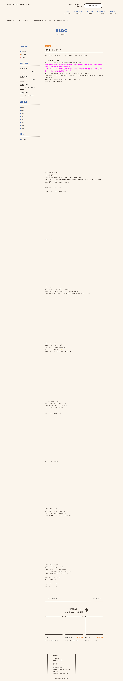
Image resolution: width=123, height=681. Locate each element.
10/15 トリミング (96, 598)
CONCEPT (79, 12)
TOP (67, 12)
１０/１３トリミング (51, 598)
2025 (22, 110)
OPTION (101, 12)
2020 (22, 125)
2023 (22, 116)
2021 (22, 122)
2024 (22, 113)
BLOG (112, 12)
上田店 (23, 57)
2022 (22, 119)
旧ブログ (23, 139)
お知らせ (23, 51)
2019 (22, 128)
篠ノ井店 (90, 17)
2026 (22, 107)
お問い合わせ (93, 6)
